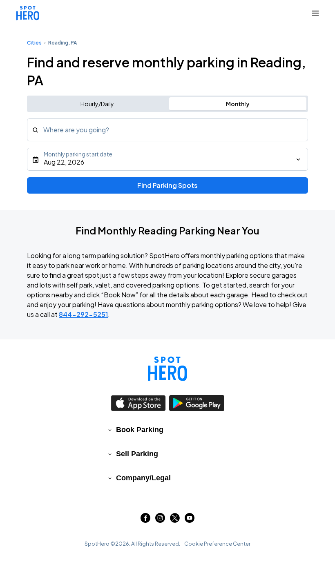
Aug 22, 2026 (64, 162)
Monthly (238, 103)
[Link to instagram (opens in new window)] (160, 520)
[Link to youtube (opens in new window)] (189, 520)
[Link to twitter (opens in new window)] (175, 520)
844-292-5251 (83, 314)
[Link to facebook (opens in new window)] (145, 520)
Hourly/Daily (97, 103)
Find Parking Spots (167, 185)
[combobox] (167, 129)
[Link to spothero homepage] (167, 368)
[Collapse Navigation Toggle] (315, 13)
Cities (34, 43)
